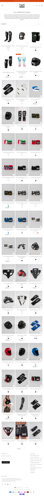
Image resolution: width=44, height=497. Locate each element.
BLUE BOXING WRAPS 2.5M (22, 229)
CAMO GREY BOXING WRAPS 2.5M (22, 203)
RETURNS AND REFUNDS (34, 462)
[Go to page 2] (25, 447)
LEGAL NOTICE (33, 466)
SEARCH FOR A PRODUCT (34, 455)
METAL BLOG (32, 453)
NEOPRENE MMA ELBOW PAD (8, 72)
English (26, 487)
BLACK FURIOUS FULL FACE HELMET (8, 126)
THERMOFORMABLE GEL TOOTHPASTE (22, 257)
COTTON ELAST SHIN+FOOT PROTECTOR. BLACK (22, 415)
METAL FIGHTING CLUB (34, 457)
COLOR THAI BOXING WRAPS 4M (8, 177)
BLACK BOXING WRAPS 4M (35, 177)
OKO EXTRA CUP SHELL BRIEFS (8, 440)
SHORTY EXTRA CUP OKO (22, 440)
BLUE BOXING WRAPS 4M (8, 229)
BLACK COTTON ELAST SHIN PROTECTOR (8, 100)
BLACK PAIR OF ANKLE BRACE (22, 388)
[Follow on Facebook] (2, 484)
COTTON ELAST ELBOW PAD (35, 335)
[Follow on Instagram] (5, 484)
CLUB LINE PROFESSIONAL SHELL (22, 284)
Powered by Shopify (26, 489)
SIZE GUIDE (32, 470)
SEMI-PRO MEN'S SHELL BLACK (35, 283)
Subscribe (5, 462)
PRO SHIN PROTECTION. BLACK (35, 440)
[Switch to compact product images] (5, 24)
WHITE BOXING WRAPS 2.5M (35, 229)
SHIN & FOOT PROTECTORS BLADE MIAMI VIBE (22, 72)
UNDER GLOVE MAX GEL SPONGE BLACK (36, 415)
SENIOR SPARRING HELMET (8, 388)
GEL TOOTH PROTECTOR (36, 99)
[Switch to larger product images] (2, 24)
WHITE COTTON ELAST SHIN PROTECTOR (22, 100)
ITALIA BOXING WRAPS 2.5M (8, 152)
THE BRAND (32, 472)
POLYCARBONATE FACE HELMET (35, 256)
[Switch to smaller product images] (3, 24)
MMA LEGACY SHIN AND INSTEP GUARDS (8, 46)
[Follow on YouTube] (7, 484)
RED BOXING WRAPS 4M (36, 152)
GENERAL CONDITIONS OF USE (36, 460)
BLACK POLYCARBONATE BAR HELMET (36, 72)
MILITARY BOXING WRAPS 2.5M (35, 125)
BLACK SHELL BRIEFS (8, 283)
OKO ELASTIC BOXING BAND (35, 388)
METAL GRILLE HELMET (22, 335)
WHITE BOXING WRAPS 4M (8, 256)
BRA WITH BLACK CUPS (8, 414)
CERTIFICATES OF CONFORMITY (36, 464)
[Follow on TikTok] (10, 484)
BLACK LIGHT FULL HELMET (8, 335)
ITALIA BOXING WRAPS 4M (22, 152)
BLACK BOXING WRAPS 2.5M (22, 177)
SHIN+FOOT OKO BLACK (22, 125)
